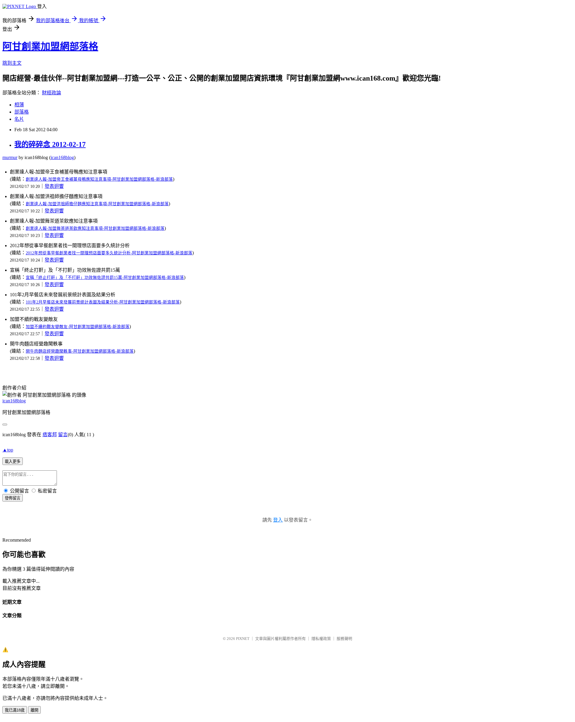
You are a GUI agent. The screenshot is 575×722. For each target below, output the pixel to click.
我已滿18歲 (15, 710)
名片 (19, 119)
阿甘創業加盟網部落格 (50, 46)
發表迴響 (54, 186)
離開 (34, 710)
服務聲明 (344, 638)
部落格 (21, 111)
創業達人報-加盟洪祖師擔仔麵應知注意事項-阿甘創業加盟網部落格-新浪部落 (97, 204)
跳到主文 (12, 63)
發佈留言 (12, 498)
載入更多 (12, 461)
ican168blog (62, 157)
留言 (63, 434)
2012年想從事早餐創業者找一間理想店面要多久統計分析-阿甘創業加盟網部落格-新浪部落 (109, 253)
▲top (7, 449)
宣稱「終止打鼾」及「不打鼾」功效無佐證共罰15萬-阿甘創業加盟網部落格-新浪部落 (105, 277)
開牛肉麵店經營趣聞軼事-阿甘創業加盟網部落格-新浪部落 (80, 351)
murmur (9, 157)
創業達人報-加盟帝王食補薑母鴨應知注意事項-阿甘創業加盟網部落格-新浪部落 (99, 179)
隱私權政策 (321, 638)
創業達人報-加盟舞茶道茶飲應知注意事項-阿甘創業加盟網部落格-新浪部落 (95, 228)
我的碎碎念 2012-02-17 (50, 144)
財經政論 (51, 92)
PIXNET (242, 638)
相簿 (19, 104)
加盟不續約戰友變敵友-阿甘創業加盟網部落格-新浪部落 (77, 326)
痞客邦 (50, 434)
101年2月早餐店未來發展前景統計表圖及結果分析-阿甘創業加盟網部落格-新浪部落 (103, 302)
